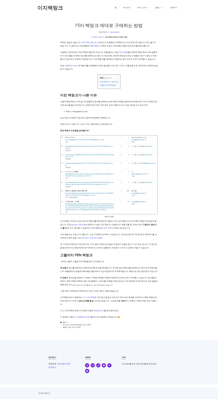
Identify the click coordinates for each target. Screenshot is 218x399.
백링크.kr (47, 393)
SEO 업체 (123, 52)
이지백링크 (50, 7)
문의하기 (173, 7)
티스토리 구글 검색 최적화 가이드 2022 (77, 325)
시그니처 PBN (88, 297)
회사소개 (126, 7)
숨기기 (107, 78)
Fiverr (75, 65)
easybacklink (114, 32)
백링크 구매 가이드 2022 (72, 327)
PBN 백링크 (94, 46)
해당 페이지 (99, 310)
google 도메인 (77, 224)
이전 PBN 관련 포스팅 (90, 42)
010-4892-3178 (64, 364)
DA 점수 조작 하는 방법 (92, 238)
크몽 (66, 65)
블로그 (158, 7)
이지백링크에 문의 (83, 317)
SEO (105, 228)
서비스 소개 (141, 7)
